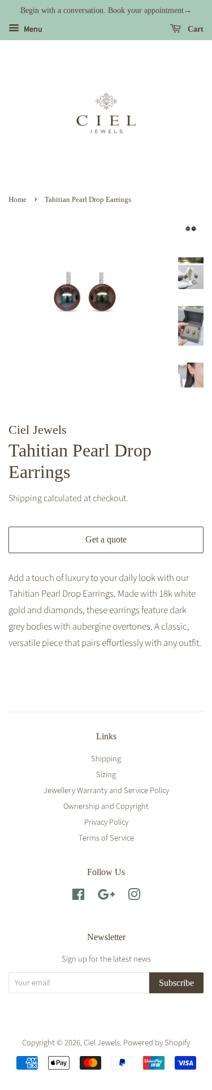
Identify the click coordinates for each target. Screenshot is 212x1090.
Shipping (25, 498)
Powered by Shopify (156, 1043)
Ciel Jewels (102, 1043)
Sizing (106, 775)
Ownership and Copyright (106, 806)
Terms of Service (106, 838)
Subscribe (176, 983)
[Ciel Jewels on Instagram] (134, 897)
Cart (194, 29)
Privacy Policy (106, 822)
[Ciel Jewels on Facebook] (78, 897)
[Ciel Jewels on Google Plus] (106, 897)
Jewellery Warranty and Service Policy (106, 790)
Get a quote (106, 539)
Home (17, 200)
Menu (32, 29)
